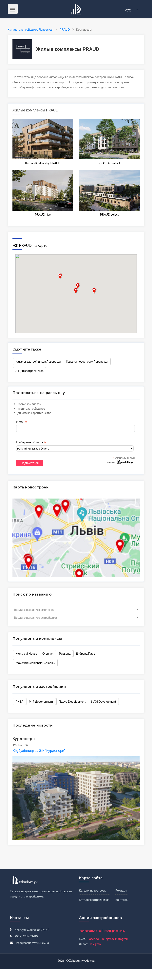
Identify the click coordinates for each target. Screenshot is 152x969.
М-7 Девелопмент (41, 701)
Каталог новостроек (92, 890)
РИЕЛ (19, 701)
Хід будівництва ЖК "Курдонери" (39, 750)
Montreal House (26, 653)
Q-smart (47, 653)
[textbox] (76, 610)
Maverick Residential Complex (35, 663)
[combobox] (76, 610)
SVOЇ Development (103, 701)
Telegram (108, 939)
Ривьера (64, 653)
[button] (76, 290)
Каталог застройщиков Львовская (38, 361)
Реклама (121, 890)
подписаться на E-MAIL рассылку (102, 930)
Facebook (93, 939)
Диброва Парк (85, 653)
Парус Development (72, 701)
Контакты (121, 899)
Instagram (121, 939)
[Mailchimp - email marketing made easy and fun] (120, 462)
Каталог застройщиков (94, 899)
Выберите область (31, 442)
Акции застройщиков (29, 370)
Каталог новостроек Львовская (87, 361)
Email (21, 422)
